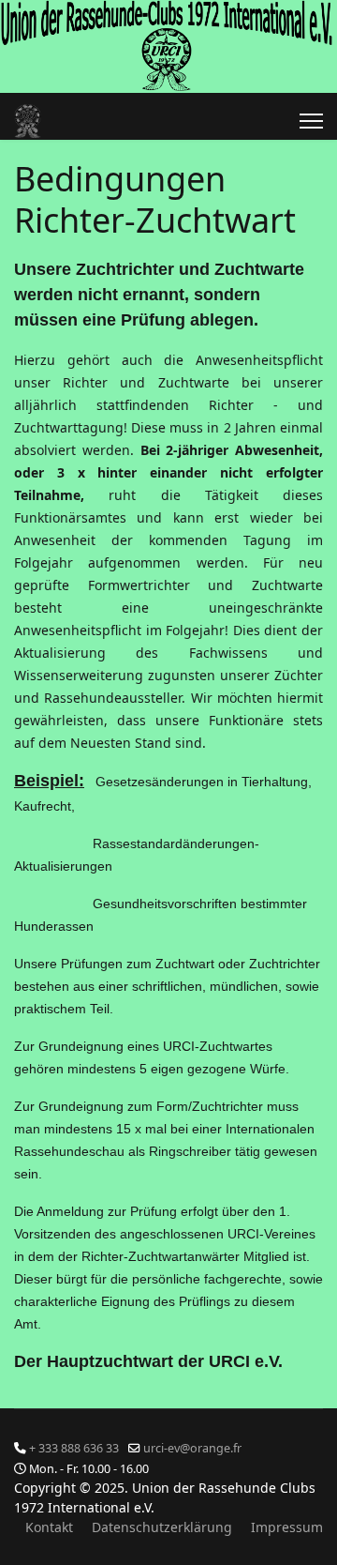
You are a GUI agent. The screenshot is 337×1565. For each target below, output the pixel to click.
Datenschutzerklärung (162, 1527)
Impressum (287, 1527)
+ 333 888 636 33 (74, 1448)
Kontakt (49, 1527)
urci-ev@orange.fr (192, 1448)
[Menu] (311, 121)
